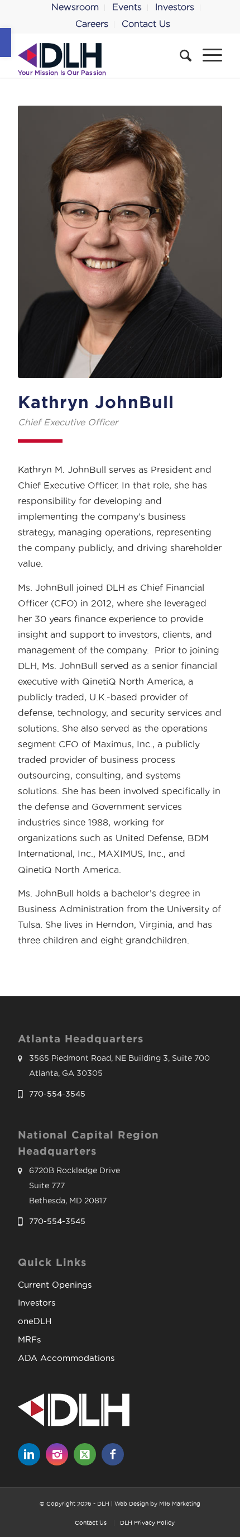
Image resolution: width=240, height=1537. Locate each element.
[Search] (180, 55)
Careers (91, 24)
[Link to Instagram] (57, 1454)
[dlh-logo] (99, 55)
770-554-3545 (57, 1093)
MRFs (29, 1339)
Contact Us (146, 24)
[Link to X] (85, 1454)
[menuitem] (75, 7)
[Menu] (206, 55)
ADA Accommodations (66, 1358)
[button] (5, 42)
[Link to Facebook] (113, 1454)
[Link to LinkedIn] (29, 1454)
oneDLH (34, 1321)
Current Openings (55, 1284)
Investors (36, 1302)
